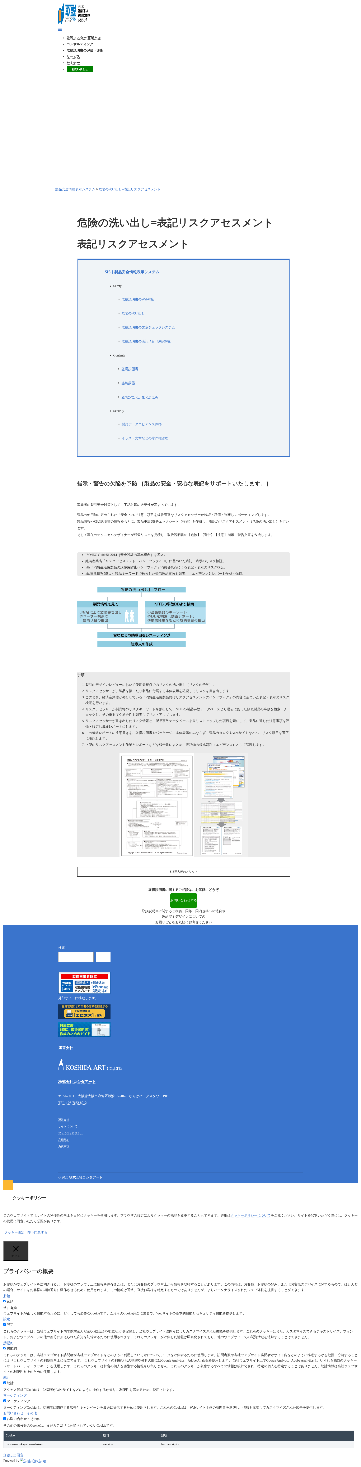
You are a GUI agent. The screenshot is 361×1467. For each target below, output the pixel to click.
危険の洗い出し (133, 313)
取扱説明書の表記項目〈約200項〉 (147, 341)
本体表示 (128, 383)
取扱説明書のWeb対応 (138, 299)
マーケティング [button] (15, 1395)
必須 (10, 1301)
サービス (73, 56)
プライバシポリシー (70, 1133)
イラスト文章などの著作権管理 (145, 438)
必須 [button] (6, 1295)
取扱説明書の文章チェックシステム (148, 327)
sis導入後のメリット (184, 871)
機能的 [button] (8, 1342)
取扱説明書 (130, 369)
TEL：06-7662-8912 (72, 1102)
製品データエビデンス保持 (142, 424)
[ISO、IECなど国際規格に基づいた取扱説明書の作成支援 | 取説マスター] (74, 23)
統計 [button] (6, 1377)
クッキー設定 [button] (14, 1232)
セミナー (73, 62)
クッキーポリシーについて (251, 1215)
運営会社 (63, 1119)
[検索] (103, 957)
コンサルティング (80, 44)
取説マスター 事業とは (84, 38)
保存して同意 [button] (13, 1455)
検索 (61, 947)
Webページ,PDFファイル (140, 397)
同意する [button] (40, 1232)
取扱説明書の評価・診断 (85, 50)
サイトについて (67, 1126)
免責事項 (63, 1146)
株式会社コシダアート (77, 1081)
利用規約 (63, 1139)
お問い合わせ (80, 69)
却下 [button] (30, 1232)
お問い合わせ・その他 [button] (20, 1413)
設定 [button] (6, 1319)
